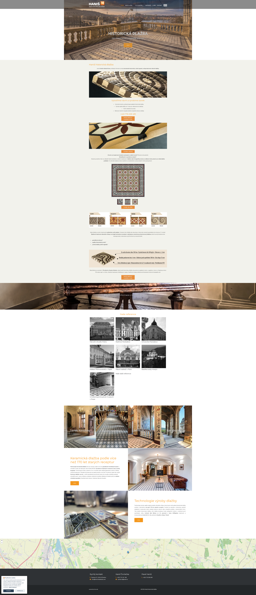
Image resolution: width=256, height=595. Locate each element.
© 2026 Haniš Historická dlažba (149, 589)
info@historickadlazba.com (99, 579)
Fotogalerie (138, 5)
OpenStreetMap (249, 568)
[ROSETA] (135, 200)
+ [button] (1, 540)
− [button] (1, 542)
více (128, 45)
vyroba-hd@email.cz (123, 579)
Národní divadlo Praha (98, 342)
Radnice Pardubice (123, 342)
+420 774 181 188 (122, 577)
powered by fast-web (93, 589)
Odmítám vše (20, 590)
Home (122, 5)
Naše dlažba (128, 5)
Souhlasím (8, 590)
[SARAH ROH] (120, 200)
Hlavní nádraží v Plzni (124, 369)
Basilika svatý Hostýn (149, 369)
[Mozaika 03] (128, 180)
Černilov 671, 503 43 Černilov (98, 577)
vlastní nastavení (13, 587)
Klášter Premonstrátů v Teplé (101, 369)
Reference (148, 5)
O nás (154, 5)
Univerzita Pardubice (150, 342)
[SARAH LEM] (127, 200)
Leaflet (244, 568)
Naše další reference (123, 374)
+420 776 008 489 (148, 577)
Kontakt (159, 5)
